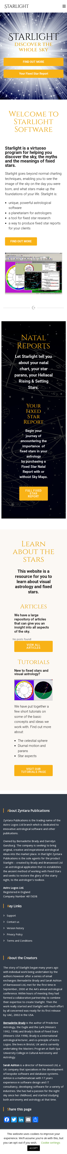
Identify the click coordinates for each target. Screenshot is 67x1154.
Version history (15, 928)
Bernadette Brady (14, 1023)
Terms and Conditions (19, 940)
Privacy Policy (15, 934)
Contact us (13, 922)
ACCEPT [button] (33, 1148)
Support (11, 915)
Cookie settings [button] (50, 1142)
